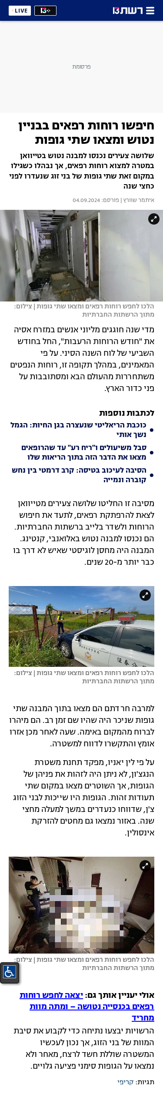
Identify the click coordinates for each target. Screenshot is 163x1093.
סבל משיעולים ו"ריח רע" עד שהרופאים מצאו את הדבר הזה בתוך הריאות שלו (83, 453)
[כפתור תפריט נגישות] (9, 971)
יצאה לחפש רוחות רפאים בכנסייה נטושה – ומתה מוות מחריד (87, 1006)
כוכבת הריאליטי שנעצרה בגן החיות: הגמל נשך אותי (78, 430)
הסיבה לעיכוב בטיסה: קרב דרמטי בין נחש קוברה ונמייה (79, 475)
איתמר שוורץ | (136, 200)
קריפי (125, 1082)
